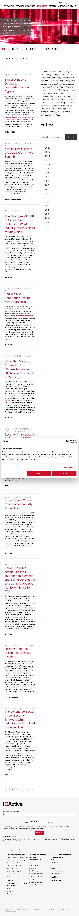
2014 (47, 198)
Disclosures (52, 49)
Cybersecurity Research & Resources (17, 884)
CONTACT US (9, 6)
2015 (47, 193)
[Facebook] (75, 3)
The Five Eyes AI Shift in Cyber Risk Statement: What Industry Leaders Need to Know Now (20, 224)
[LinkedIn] (66, 3)
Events (52, 868)
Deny (39, 473)
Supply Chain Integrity (14, 871)
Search (71, 137)
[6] (7, 400)
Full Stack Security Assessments (17, 857)
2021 (47, 169)
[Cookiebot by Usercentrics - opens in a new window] (68, 441)
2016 (47, 189)
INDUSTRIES (30, 6)
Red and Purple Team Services (17, 863)
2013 (47, 202)
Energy (31, 862)
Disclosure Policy (10, 911)
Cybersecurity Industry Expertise (37, 856)
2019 (47, 177)
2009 (47, 218)
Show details (68, 467)
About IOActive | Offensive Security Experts (60, 856)
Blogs (15, 49)
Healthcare (32, 868)
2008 (47, 222)
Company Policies (56, 873)
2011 (47, 210)
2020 (47, 173)
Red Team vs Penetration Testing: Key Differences (18, 297)
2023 (47, 160)
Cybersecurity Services (16, 855)
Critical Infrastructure (35, 859)
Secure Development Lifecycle (17, 860)
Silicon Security (12, 868)
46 (27, 790)
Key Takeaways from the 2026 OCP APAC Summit (19, 152)
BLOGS (60, 3)
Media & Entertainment (36, 873)
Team (52, 859)
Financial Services (34, 865)
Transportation (33, 885)
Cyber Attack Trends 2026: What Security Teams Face (19, 504)
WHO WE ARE (63, 6)
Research (32, 49)
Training (10, 880)
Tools (23, 59)
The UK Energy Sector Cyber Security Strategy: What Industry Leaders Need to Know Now (20, 719)
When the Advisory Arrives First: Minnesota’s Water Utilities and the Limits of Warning (20, 369)
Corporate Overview (57, 871)
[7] (33, 410)
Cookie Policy (50, 909)
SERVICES (20, 6)
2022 (47, 164)
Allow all (64, 473)
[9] (9, 400)
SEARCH (73, 6)
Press (52, 865)
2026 (47, 148)
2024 (47, 156)
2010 (47, 214)
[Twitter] (71, 3)
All (3, 49)
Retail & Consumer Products (38, 876)
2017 (47, 185)
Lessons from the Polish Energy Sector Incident (19, 652)
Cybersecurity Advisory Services (17, 874)
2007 (47, 226)
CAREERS (52, 6)
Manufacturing (33, 871)
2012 (47, 206)
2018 (47, 181)
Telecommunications (35, 882)
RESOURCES (42, 6)
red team (21, 316)
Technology (32, 879)
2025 (47, 152)
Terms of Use (63, 909)
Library (9, 59)
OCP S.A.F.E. (11, 877)
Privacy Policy (37, 909)
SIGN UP (39, 833)
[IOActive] (39, 804)
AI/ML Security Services (14, 865)
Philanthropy (54, 862)
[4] (5, 400)
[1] (34, 622)
